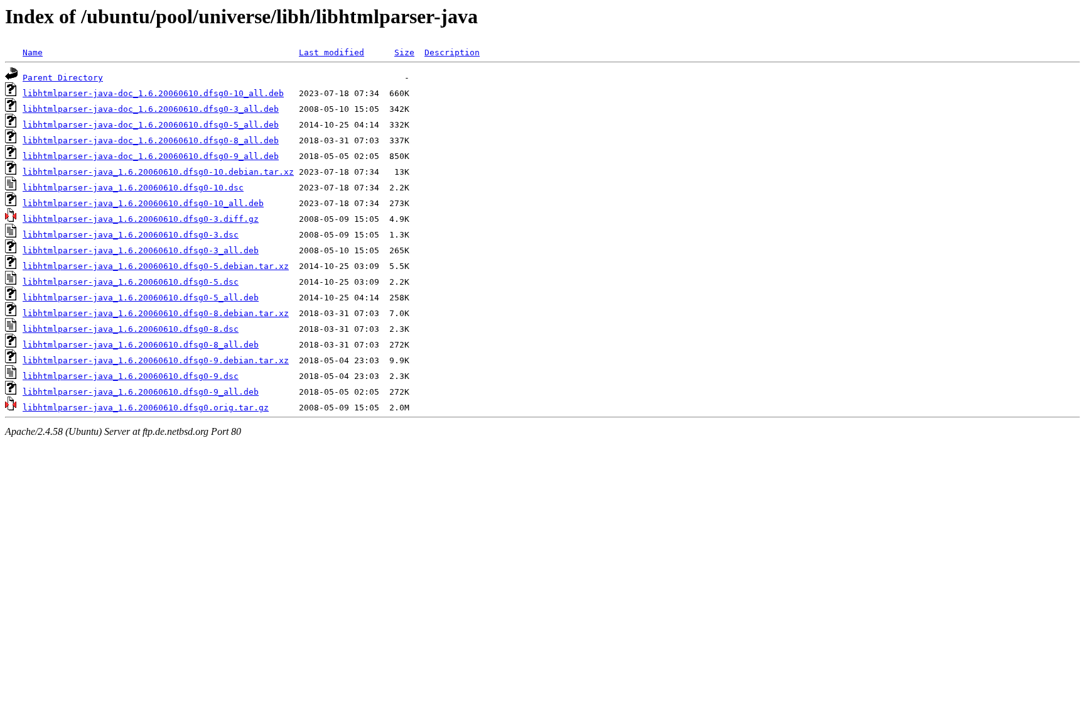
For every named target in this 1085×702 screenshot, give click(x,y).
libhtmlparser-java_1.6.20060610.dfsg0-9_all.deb (141, 392)
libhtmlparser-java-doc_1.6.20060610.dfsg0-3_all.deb (151, 109)
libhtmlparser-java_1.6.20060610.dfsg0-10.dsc (133, 187)
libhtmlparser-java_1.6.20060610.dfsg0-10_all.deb (143, 203)
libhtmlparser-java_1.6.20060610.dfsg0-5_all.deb (141, 297)
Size (404, 52)
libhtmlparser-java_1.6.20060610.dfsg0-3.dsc (131, 234)
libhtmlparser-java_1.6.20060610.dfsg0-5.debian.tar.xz (156, 266)
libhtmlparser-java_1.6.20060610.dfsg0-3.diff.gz (141, 219)
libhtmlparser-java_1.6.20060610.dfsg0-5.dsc (131, 282)
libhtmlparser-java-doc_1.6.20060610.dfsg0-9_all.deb (151, 156)
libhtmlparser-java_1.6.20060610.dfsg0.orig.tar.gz (146, 407)
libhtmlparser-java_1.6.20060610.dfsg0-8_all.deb (141, 344)
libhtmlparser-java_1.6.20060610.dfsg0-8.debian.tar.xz (156, 313)
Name (33, 52)
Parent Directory (63, 77)
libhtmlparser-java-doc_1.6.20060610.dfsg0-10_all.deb (153, 93)
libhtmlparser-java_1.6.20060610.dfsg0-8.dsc (131, 329)
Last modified (331, 52)
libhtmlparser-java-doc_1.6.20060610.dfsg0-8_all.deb (151, 140)
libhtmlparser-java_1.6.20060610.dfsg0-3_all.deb (141, 250)
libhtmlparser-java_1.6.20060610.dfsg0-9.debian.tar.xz (156, 360)
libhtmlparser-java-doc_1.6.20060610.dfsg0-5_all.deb (151, 124)
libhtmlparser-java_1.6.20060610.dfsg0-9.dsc (131, 376)
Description (452, 52)
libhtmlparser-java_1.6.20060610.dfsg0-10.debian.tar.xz (158, 172)
